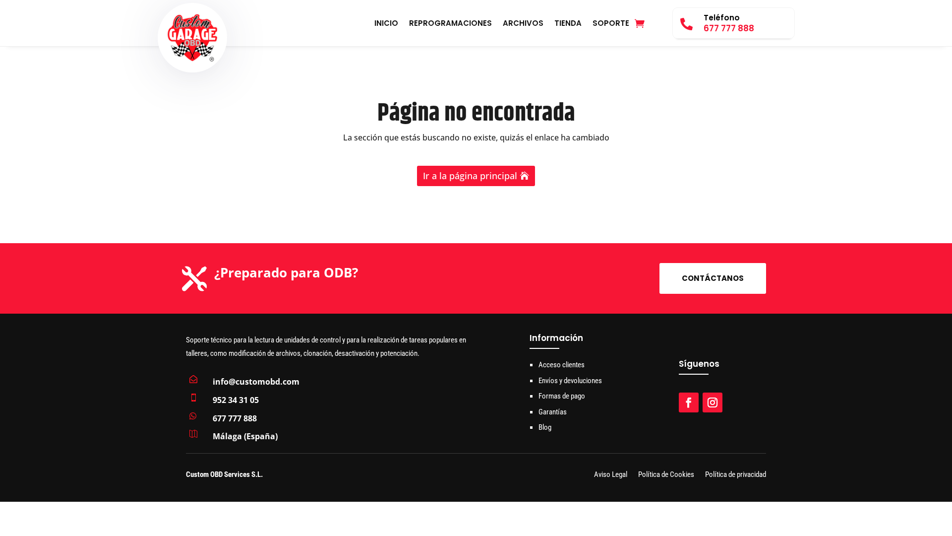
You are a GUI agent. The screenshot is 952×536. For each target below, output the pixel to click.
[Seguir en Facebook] (689, 402)
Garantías (552, 411)
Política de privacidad (735, 475)
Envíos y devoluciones (570, 380)
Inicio (386, 24)
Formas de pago (561, 396)
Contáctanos (713, 278)
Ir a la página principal (470, 176)
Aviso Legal (610, 475)
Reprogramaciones (450, 24)
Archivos (523, 24)
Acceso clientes (561, 364)
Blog (544, 427)
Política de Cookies (666, 475)
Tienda (568, 24)
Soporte (611, 24)
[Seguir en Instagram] (712, 402)
